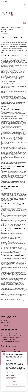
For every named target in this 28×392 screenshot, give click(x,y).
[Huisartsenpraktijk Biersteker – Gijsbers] (7, 13)
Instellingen (15, 381)
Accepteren (15, 387)
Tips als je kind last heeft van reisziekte (10, 337)
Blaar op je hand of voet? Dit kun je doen (10, 335)
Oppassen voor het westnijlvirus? (8, 333)
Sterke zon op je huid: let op (7, 339)
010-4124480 (6, 325)
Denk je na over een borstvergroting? (9, 341)
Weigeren (15, 384)
